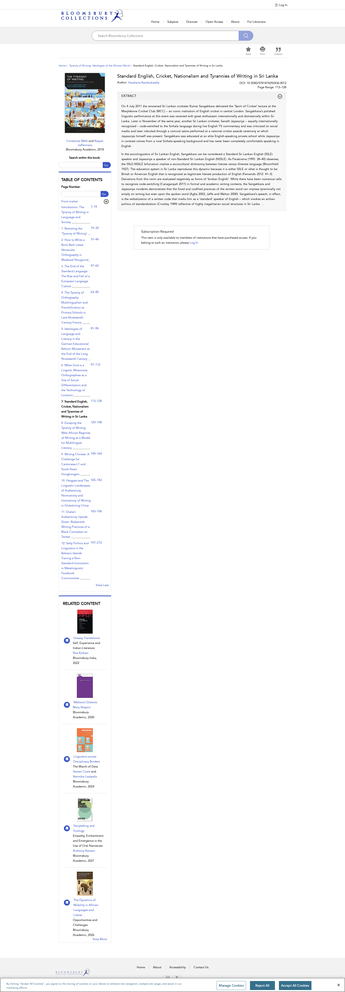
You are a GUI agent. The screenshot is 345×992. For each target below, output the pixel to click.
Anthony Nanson (84, 851)
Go (106, 165)
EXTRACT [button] (128, 96)
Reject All (262, 985)
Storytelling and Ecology (83, 828)
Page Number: (71, 187)
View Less (102, 585)
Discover (192, 22)
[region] (172, 985)
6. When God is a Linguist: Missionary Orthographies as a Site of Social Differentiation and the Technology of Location (74, 380)
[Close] (338, 985)
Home (155, 22)
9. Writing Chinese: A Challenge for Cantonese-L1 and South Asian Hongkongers (75, 464)
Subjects (172, 22)
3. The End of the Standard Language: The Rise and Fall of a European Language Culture (75, 276)
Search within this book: (85, 157)
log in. (194, 242)
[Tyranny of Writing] (85, 103)
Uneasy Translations (86, 638)
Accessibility (177, 967)
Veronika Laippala (85, 776)
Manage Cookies (231, 985)
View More (100, 939)
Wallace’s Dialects (85, 702)
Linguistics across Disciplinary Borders (86, 759)
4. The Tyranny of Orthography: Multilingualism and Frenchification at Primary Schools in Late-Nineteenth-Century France (74, 307)
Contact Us (201, 967)
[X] (177, 977)
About (235, 22)
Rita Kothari (80, 653)
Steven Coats (81, 771)
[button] (262, 51)
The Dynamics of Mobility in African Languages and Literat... (85, 907)
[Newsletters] (167, 977)
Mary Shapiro (82, 707)
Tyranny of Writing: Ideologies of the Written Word (99, 65)
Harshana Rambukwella (143, 82)
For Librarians (256, 22)
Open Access (214, 22)
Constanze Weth (77, 141)
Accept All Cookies (295, 985)
